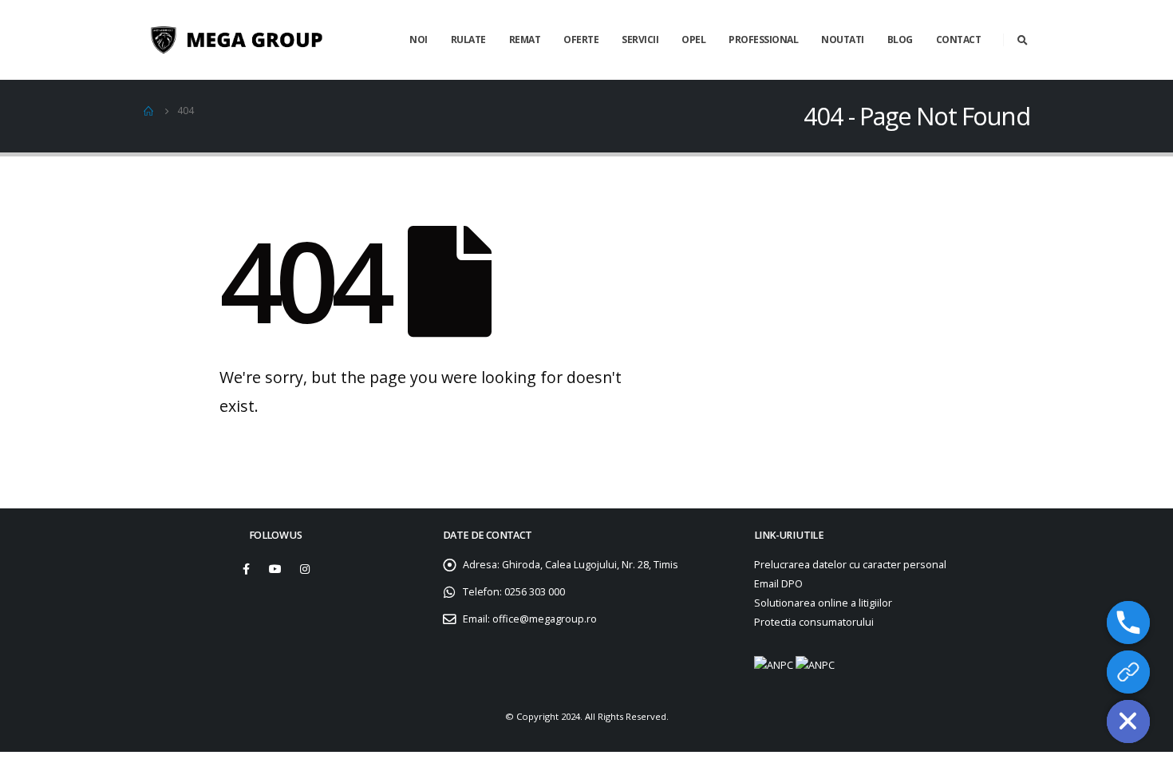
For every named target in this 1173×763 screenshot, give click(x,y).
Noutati (842, 39)
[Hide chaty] (1128, 721)
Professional (763, 39)
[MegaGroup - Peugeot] (255, 40)
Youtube (275, 569)
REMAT (525, 39)
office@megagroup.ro (544, 619)
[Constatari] (1128, 672)
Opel (693, 39)
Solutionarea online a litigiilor (823, 603)
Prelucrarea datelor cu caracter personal (850, 564)
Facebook (246, 569)
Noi (418, 39)
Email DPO (778, 584)
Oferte (580, 39)
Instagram (305, 569)
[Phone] (1128, 622)
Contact (958, 39)
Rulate (468, 39)
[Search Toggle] (1022, 39)
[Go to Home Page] (149, 111)
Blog (900, 39)
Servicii (640, 39)
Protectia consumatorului (814, 622)
